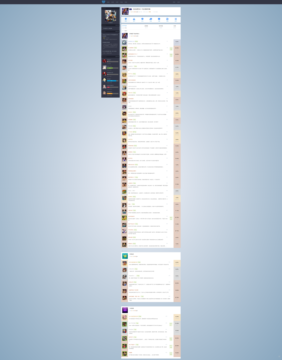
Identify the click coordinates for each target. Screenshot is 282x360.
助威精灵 (130, 196)
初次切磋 (130, 60)
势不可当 (130, 73)
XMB (125, 30)
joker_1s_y (109, 66)
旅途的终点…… (132, 275)
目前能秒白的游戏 (106, 42)
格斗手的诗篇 (132, 323)
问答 (117, 2)
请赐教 (130, 352)
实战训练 (131, 329)
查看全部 (117, 25)
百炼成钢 (130, 126)
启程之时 (131, 282)
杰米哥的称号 (131, 216)
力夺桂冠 (130, 132)
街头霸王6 (111, 22)
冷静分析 (130, 210)
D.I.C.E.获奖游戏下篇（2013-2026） (110, 51)
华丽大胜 (130, 92)
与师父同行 (131, 269)
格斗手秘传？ (132, 344)
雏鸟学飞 (131, 337)
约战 (121, 2)
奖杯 (126, 21)
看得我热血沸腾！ (132, 171)
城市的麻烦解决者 (133, 262)
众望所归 (130, 183)
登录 (174, 2)
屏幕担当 (130, 243)
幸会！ (129, 204)
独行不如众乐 (131, 224)
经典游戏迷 (131, 145)
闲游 (126, 2)
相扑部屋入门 (131, 177)
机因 (112, 2)
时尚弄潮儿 (131, 229)
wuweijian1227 (110, 72)
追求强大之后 (131, 41)
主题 (159, 21)
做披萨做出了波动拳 (133, 290)
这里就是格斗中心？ (133, 54)
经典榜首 (130, 152)
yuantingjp (124, 25)
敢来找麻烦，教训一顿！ (134, 296)
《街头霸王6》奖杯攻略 (107, 28)
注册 (178, 2)
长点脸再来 (131, 47)
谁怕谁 (129, 106)
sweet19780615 (110, 85)
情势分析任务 (131, 164)
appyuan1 (109, 59)
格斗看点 (130, 158)
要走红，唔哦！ (132, 190)
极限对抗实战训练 (132, 86)
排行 (134, 21)
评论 (142, 21)
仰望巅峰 (130, 119)
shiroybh (109, 79)
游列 (176, 21)
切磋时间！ (131, 66)
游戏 (108, 2)
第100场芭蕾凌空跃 (133, 316)
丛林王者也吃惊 (132, 80)
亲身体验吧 (131, 98)
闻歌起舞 (130, 237)
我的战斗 (130, 112)
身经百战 (130, 139)
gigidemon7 (109, 91)
